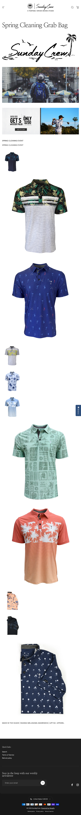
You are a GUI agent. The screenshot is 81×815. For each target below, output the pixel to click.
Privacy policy (40, 811)
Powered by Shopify (48, 808)
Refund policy (7, 758)
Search (4, 752)
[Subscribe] (43, 783)
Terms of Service (8, 755)
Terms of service (49, 811)
